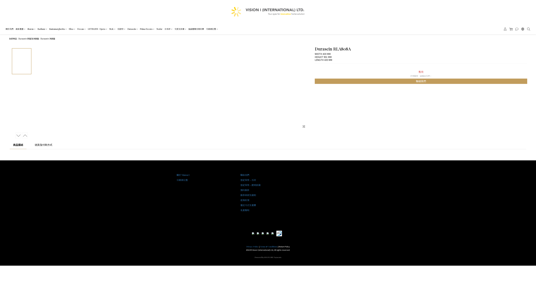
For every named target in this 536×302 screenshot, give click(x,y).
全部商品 (13, 38)
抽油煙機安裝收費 (196, 29)
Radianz (41, 29)
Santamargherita (57, 29)
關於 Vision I (183, 175)
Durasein (131, 29)
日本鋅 (167, 29)
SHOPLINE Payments (272, 257)
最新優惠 (19, 29)
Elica (71, 29)
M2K (111, 29)
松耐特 (120, 29)
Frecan (80, 29)
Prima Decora (146, 29)
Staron (30, 29)
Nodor (159, 29)
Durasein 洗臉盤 (47, 38)
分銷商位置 (211, 29)
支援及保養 (179, 29)
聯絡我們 (421, 81)
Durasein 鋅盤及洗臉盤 (28, 38)
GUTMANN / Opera (96, 29)
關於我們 (9, 29)
